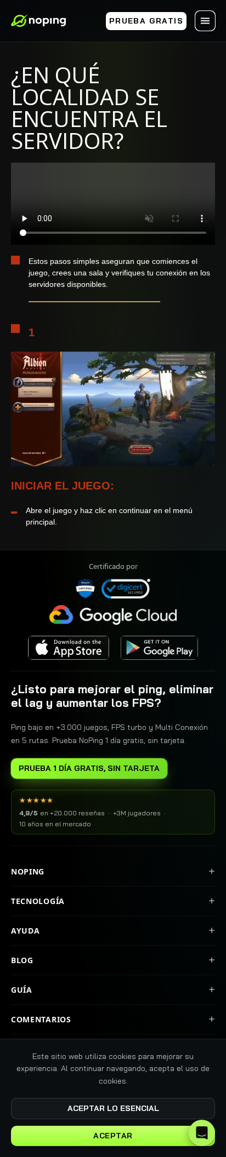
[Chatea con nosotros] (202, 1133)
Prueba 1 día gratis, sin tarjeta (89, 768)
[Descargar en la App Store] (69, 648)
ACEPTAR (113, 1136)
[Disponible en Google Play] (159, 648)
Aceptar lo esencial (113, 1108)
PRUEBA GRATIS (146, 21)
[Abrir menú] (205, 21)
